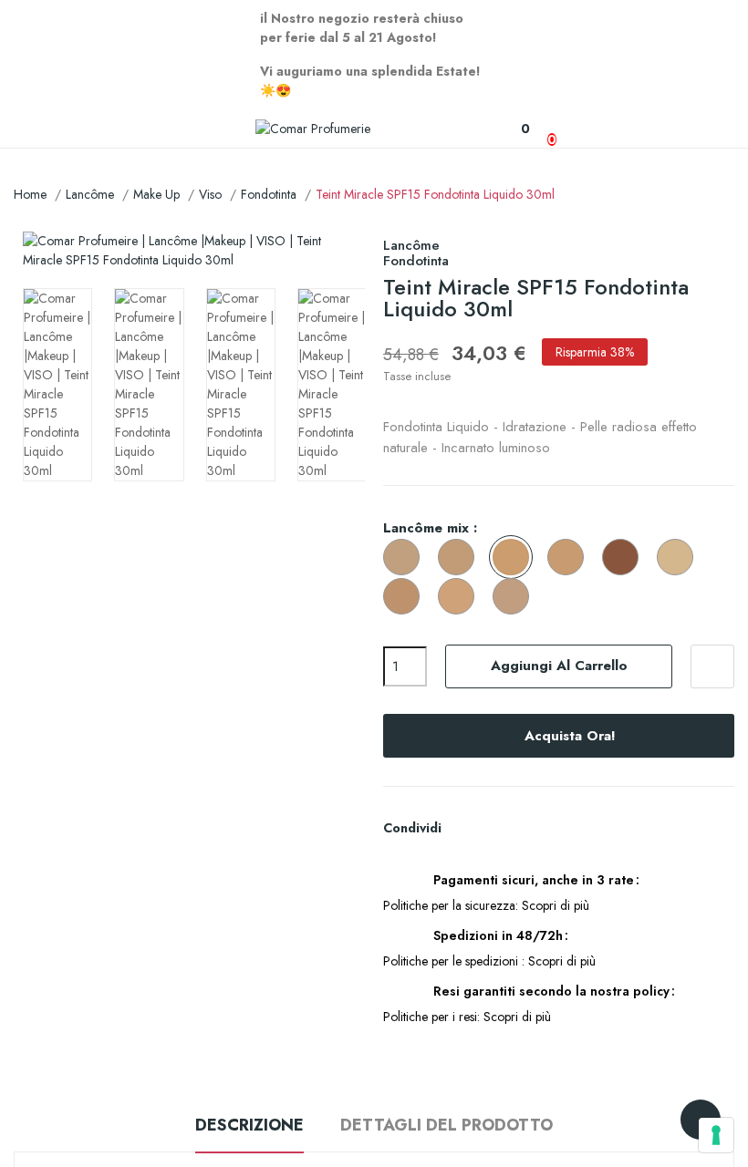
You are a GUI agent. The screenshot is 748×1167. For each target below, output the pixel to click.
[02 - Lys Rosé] (460, 558)
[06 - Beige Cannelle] (625, 558)
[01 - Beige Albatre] (406, 558)
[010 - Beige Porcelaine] (679, 558)
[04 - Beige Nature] (570, 558)
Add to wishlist (712, 666)
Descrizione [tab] (249, 1125)
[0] (516, 129)
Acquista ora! (570, 736)
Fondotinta (416, 261)
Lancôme (411, 245)
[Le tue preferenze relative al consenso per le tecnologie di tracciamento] (716, 1135)
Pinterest (528, 828)
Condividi (466, 828)
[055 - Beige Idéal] (515, 597)
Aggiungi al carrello (559, 666)
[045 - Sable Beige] (460, 597)
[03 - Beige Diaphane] (515, 558)
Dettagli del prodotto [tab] (446, 1125)
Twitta (497, 828)
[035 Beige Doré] (406, 597)
